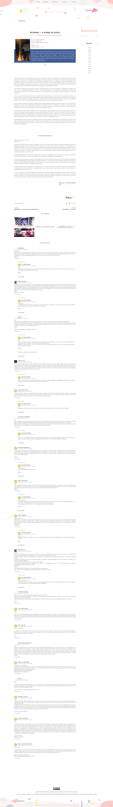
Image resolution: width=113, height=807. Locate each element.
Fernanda (21, 248)
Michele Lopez (23, 696)
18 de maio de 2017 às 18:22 (28, 265)
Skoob (32, 44)
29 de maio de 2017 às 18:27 (25, 745)
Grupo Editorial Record (49, 35)
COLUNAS (64, 1)
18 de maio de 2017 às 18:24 (28, 301)
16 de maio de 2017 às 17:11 (21, 318)
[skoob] (93, 31)
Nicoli (20, 678)
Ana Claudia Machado (25, 744)
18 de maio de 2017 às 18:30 (28, 405)
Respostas (22, 261)
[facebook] (85, 31)
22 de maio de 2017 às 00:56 (25, 663)
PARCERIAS (54, 1)
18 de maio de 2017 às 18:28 (28, 338)
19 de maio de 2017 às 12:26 (25, 482)
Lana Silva (21, 360)
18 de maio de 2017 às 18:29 (28, 378)
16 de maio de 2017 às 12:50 (21, 249)
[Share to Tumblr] (74, 203)
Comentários (20, 203)
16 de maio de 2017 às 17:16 (25, 362)
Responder (17, 258)
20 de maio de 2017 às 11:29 (28, 498)
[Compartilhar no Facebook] (69, 203)
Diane (20, 317)
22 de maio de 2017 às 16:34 (25, 697)
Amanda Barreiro (24, 447)
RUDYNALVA (21, 549)
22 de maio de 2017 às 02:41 (21, 680)
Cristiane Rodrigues (25, 643)
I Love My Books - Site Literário (52, 805)
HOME (38, 1)
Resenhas (58, 35)
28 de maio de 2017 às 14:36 (25, 719)
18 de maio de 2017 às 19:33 (25, 448)
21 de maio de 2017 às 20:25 (25, 609)
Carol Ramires (23, 480)
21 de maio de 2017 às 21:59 (21, 644)
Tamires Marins (23, 591)
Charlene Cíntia (23, 390)
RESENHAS (45, 1)
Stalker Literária (24, 416)
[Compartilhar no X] (66, 203)
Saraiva (43, 47)
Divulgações (39, 35)
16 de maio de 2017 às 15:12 (25, 282)
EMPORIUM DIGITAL (74, 805)
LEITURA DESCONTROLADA (20, 711)
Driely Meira (22, 515)
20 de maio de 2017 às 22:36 (21, 593)
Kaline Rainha (26, 264)
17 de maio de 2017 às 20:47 (21, 418)
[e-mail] (96, 31)
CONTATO (73, 1)
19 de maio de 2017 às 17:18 (25, 516)
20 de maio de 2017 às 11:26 (28, 466)
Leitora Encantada (19, 292)
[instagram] (82, 31)
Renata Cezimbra (23, 662)
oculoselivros (23, 608)
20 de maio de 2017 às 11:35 (28, 578)
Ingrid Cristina (23, 718)
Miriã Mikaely (22, 281)
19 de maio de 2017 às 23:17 (25, 551)
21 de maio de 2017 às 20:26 (25, 626)
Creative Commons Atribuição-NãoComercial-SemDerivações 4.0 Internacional (56, 793)
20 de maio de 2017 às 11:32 (28, 534)
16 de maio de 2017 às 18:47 (25, 391)
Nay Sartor (21, 625)
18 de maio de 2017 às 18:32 (28, 434)
